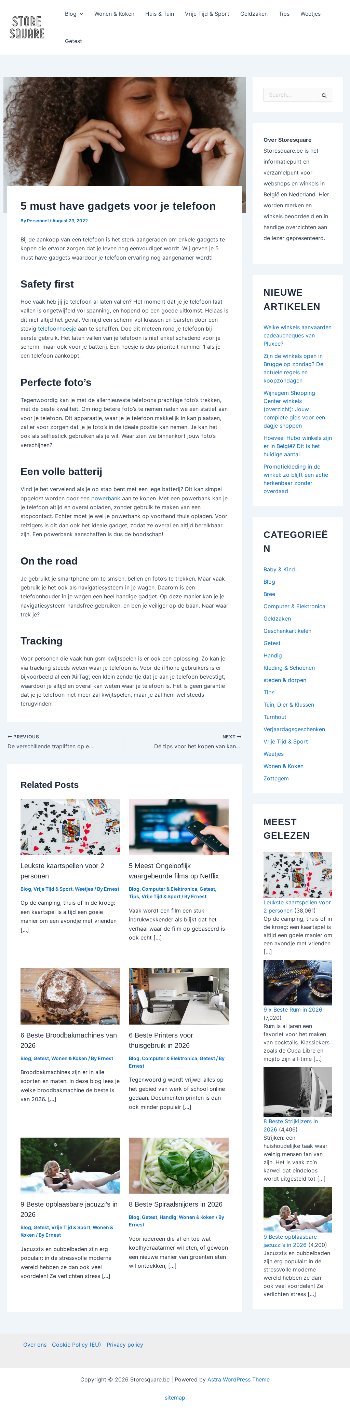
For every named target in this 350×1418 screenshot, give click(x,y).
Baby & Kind (279, 569)
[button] (80, 13)
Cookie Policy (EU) (76, 1344)
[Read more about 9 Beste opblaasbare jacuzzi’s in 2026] (70, 1165)
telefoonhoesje (57, 328)
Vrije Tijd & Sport (207, 13)
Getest (73, 41)
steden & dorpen (285, 680)
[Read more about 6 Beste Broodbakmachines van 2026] (70, 995)
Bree (269, 593)
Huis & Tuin (159, 13)
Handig (168, 1217)
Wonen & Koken (114, 13)
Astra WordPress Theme (238, 1379)
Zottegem (276, 778)
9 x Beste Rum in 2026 (293, 1009)
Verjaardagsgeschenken (294, 729)
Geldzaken (254, 13)
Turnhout (275, 716)
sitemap (175, 1397)
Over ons (34, 1344)
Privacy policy (125, 1344)
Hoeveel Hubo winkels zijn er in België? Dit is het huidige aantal (298, 446)
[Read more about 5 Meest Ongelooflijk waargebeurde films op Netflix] (179, 826)
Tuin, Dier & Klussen (289, 704)
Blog (71, 13)
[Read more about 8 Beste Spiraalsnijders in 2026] (179, 1165)
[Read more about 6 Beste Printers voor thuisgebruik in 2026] (179, 995)
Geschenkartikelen (287, 630)
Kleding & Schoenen (289, 667)
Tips (284, 13)
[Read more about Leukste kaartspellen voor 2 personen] (70, 826)
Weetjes (310, 13)
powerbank (105, 498)
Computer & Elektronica (169, 889)
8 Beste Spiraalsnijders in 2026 (176, 1204)
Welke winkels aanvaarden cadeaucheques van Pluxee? (298, 335)
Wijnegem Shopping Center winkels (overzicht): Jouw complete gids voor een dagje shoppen (294, 409)
